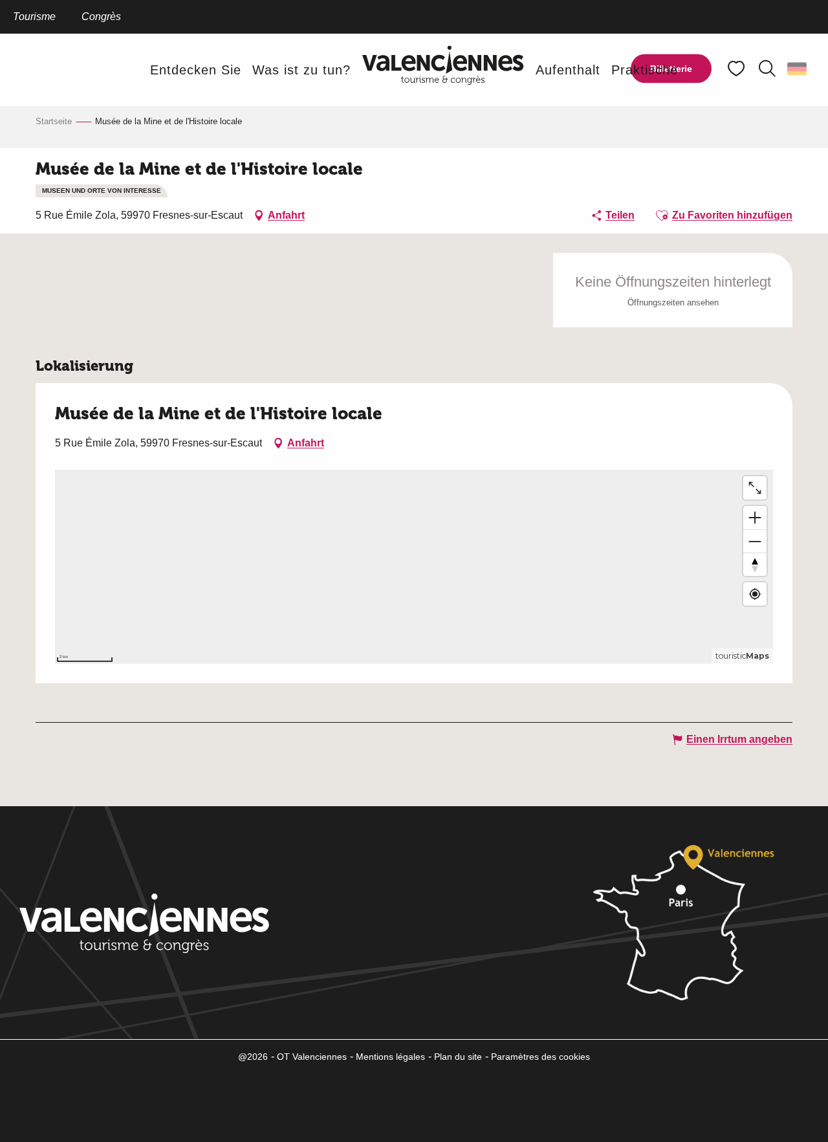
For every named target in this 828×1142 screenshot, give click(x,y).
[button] (767, 68)
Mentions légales (390, 1056)
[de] (798, 69)
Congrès (101, 16)
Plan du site (458, 1056)
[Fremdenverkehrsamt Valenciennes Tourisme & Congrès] (443, 69)
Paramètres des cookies (540, 1056)
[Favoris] (737, 69)
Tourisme (34, 16)
